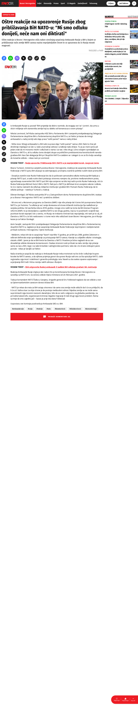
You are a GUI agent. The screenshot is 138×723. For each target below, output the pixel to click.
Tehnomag (93, 3)
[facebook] (4, 58)
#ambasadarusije (18, 309)
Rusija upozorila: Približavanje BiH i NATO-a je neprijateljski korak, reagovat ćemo (62, 163)
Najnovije (117, 700)
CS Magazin (71, 3)
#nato (49, 309)
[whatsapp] (10, 58)
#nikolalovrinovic (75, 309)
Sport (63, 3)
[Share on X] (23, 58)
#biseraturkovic (60, 309)
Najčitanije (125, 700)
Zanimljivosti (82, 3)
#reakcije (39, 309)
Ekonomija (47, 3)
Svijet (39, 3)
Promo (56, 3)
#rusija (30, 309)
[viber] (17, 58)
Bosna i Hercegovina (27, 3)
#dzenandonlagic (91, 309)
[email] (30, 58)
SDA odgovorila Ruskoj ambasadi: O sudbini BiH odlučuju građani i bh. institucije (61, 267)
